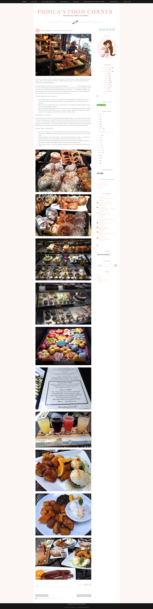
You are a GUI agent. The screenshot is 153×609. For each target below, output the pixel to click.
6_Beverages (106, 80)
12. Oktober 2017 (103, 224)
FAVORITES (64, 1)
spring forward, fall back (104, 239)
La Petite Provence (72, 86)
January (100, 152)
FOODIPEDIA (114, 1)
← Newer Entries (41, 595)
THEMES (76, 1)
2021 (98, 116)
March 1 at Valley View (104, 228)
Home (24, 1)
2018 (98, 124)
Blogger (86, 607)
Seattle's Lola (100, 187)
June (99, 140)
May (99, 142)
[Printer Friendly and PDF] (101, 105)
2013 (98, 163)
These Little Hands (102, 227)
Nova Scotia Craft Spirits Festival (106, 219)
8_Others (106, 84)
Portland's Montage (101, 182)
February (100, 150)
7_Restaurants (43, 585)
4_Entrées (106, 77)
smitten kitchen (102, 196)
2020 (98, 119)
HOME (98, 274)
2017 (98, 126)
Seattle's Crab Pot (101, 186)
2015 (98, 158)
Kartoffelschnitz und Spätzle (105, 222)
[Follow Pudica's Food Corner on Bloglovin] (104, 255)
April (99, 145)
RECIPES (34, 1)
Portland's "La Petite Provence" (57, 31)
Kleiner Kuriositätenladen (104, 213)
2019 (98, 121)
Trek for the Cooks (103, 204)
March (99, 147)
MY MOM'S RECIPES (48, 1)
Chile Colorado (102, 214)
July (99, 137)
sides (106, 89)
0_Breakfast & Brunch (106, 67)
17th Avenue (72, 607)
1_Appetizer (106, 69)
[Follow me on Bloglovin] (107, 29)
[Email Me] (113, 29)
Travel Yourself (102, 218)
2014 (98, 160)
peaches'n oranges (102, 238)
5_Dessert (106, 78)
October (100, 135)
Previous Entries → (84, 595)
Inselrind (100, 232)
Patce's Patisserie (102, 207)
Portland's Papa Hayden (102, 184)
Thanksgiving (106, 91)
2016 (98, 155)
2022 (98, 114)
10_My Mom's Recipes (106, 71)
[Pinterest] (103, 29)
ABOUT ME (127, 1)
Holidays (106, 87)
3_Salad (106, 75)
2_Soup (106, 73)
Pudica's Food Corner (75, 12)
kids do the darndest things (104, 202)
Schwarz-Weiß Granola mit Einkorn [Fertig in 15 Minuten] (106, 209)
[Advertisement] (107, 310)
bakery (74, 89)
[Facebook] (100, 29)
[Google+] (110, 29)
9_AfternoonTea (106, 86)
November (100, 131)
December (100, 128)
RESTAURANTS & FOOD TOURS (94, 1)
